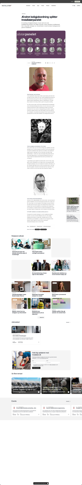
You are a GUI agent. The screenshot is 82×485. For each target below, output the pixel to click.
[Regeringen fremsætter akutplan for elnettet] (41, 289)
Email (47, 360)
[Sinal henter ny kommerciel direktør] (60, 289)
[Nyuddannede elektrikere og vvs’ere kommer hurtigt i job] (60, 267)
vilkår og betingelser (53, 364)
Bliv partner (77, 1)
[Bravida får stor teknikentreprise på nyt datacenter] (41, 306)
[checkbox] (32, 365)
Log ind (72, 1)
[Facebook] (45, 63)
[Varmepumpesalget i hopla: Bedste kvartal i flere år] (21, 289)
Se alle (67, 322)
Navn (33, 360)
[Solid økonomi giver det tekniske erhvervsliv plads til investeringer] (21, 246)
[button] (79, 195)
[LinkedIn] (47, 63)
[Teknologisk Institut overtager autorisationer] (41, 246)
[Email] (52, 63)
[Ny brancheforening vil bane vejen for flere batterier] (41, 267)
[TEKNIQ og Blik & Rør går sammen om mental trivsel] (60, 305)
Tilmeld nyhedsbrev (36, 367)
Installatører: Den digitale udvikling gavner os (40, 211)
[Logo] (6, 5)
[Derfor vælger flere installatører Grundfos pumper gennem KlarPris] (73, 218)
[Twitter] (50, 63)
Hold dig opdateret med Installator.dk (40, 483)
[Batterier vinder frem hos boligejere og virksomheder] (21, 305)
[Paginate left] (12, 335)
